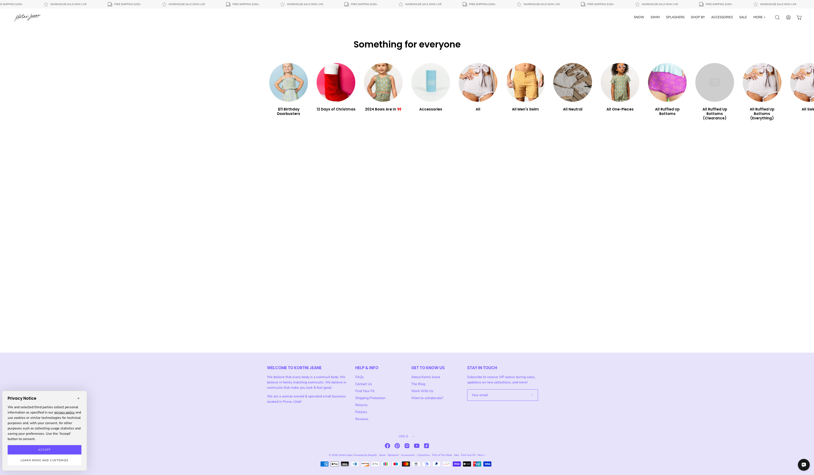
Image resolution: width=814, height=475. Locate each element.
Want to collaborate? (427, 398)
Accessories (408, 455)
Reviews (361, 419)
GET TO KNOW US (428, 367)
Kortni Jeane (346, 455)
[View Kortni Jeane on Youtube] (417, 446)
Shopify (372, 455)
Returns (361, 405)
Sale (456, 455)
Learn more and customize (44, 460)
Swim (382, 455)
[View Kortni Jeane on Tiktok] (426, 446)
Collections (423, 455)
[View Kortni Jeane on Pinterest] (397, 446)
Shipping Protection (370, 398)
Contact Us (363, 384)
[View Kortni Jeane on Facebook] (387, 446)
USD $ (403, 436)
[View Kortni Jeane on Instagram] (407, 446)
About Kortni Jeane (425, 377)
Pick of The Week (442, 455)
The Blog (418, 384)
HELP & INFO (366, 367)
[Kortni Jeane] (27, 17)
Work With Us (422, 391)
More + (481, 455)
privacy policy (64, 412)
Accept (44, 450)
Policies (361, 412)
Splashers (393, 455)
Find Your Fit (365, 391)
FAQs (359, 377)
